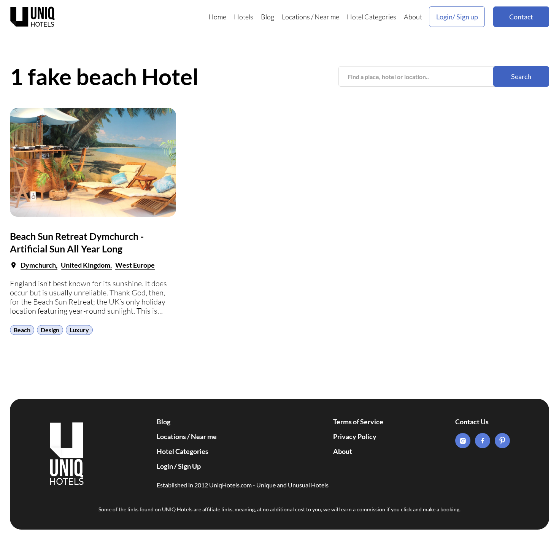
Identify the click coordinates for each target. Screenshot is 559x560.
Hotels (243, 17)
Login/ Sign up (457, 17)
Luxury (79, 329)
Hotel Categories (371, 17)
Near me (326, 17)
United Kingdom (85, 265)
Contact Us (472, 421)
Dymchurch (38, 265)
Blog (267, 17)
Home (217, 17)
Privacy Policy (354, 436)
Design (50, 329)
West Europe (135, 265)
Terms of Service (358, 421)
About (413, 17)
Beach (22, 329)
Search (521, 76)
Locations (296, 17)
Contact (521, 17)
